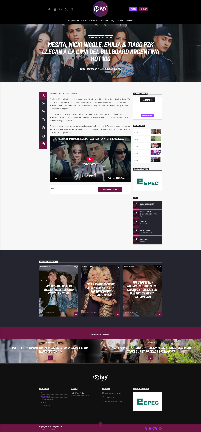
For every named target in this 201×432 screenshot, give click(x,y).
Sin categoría (45, 405)
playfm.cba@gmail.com (113, 401)
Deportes (44, 393)
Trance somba (139, 159)
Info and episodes (147, 115)
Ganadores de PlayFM (107, 21)
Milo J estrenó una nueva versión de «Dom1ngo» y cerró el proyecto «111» (50, 349)
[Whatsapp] (72, 9)
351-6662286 (109, 397)
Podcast (94, 21)
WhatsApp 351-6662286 (79, 395)
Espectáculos (45, 267)
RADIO (144, 9)
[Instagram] (55, 9)
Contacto (129, 21)
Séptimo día (138, 152)
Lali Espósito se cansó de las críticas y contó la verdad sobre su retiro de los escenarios (151, 349)
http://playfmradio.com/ (113, 393)
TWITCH (133, 9)
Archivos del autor (110, 189)
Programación (73, 21)
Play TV (121, 21)
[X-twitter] (66, 9)
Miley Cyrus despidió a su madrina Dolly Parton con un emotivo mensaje (101, 289)
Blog (53, 430)
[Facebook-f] (49, 9)
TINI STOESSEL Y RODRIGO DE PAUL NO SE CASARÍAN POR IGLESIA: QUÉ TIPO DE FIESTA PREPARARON (142, 289)
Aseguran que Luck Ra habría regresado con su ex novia (59, 289)
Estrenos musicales (96, 37)
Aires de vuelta (139, 131)
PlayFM (95, 68)
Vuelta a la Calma (140, 138)
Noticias (84, 21)
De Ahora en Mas (140, 145)
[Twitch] (60, 9)
